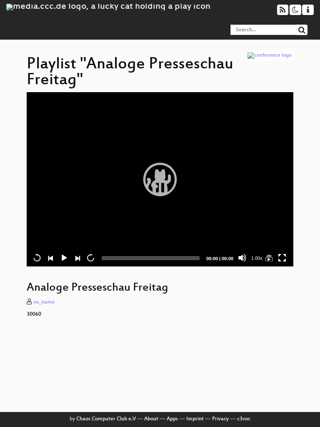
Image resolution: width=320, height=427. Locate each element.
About (151, 419)
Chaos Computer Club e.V (106, 419)
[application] (160, 179)
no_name (44, 302)
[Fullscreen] (282, 257)
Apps (172, 419)
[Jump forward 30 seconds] (90, 257)
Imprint (195, 419)
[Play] (160, 179)
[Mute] (242, 257)
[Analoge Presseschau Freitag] (268, 257)
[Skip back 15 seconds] (37, 257)
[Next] (77, 257)
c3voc (243, 419)
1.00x (256, 258)
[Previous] (50, 257)
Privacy (220, 419)
